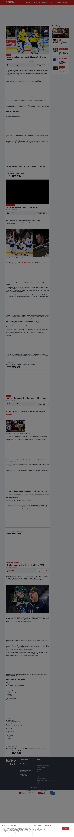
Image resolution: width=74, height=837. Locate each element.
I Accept (65, 828)
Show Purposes (66, 831)
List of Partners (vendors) (38, 830)
